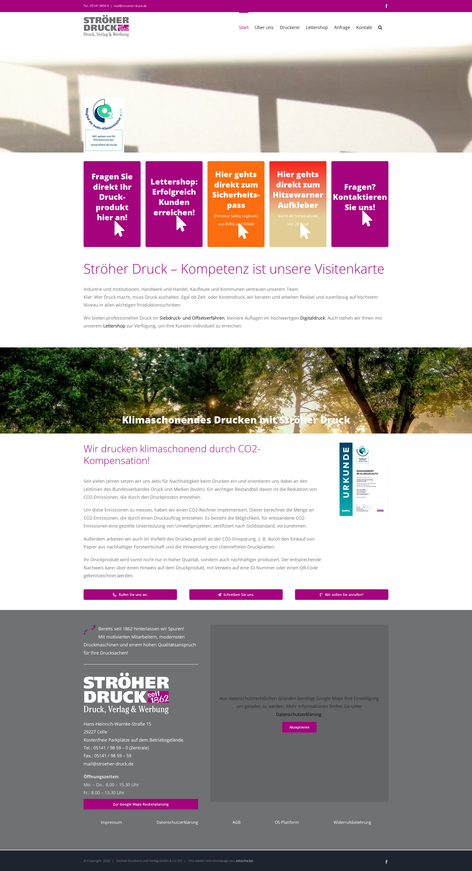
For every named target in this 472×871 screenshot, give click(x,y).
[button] (380, 27)
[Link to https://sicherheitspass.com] (243, 231)
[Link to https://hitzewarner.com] (305, 231)
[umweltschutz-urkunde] (362, 445)
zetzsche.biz (244, 860)
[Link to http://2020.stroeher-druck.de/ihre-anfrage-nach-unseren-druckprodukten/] (119, 229)
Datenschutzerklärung (298, 714)
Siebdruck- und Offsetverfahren (192, 318)
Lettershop (114, 326)
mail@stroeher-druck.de (130, 6)
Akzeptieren (299, 727)
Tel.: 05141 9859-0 (96, 6)
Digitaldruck (312, 318)
